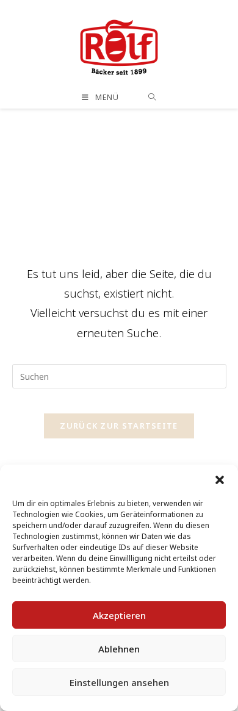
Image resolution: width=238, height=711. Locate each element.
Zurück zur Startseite (119, 425)
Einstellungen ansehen (119, 682)
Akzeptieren (119, 615)
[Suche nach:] (152, 97)
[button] (220, 480)
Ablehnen (119, 649)
